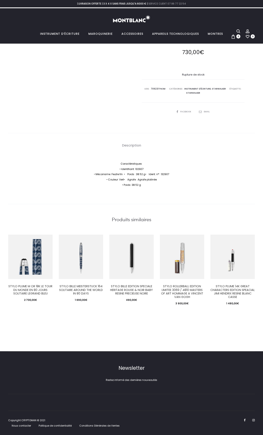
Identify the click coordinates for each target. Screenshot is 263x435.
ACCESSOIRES (132, 34)
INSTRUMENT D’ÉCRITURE (60, 34)
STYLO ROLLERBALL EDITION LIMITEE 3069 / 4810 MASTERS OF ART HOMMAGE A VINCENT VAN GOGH (182, 291)
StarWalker (219, 88)
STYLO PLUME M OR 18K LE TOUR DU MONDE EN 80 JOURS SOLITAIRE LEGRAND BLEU (30, 289)
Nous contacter (21, 425)
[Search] (238, 31)
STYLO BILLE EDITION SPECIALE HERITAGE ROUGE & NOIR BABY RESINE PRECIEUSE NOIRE (131, 289)
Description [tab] (131, 145)
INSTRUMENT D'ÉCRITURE (197, 88)
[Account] (248, 31)
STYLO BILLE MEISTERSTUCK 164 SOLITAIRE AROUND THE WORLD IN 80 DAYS (81, 289)
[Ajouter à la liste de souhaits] (47, 240)
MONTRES (215, 34)
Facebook (186, 111)
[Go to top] (257, 391)
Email (207, 111)
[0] (233, 36)
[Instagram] (253, 420)
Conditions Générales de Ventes (99, 425)
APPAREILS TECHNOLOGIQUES (175, 34)
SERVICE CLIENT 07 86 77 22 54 (167, 3)
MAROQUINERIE (100, 34)
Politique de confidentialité (55, 425)
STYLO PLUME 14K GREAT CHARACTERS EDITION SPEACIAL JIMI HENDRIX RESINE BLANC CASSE (232, 291)
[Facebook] (245, 420)
